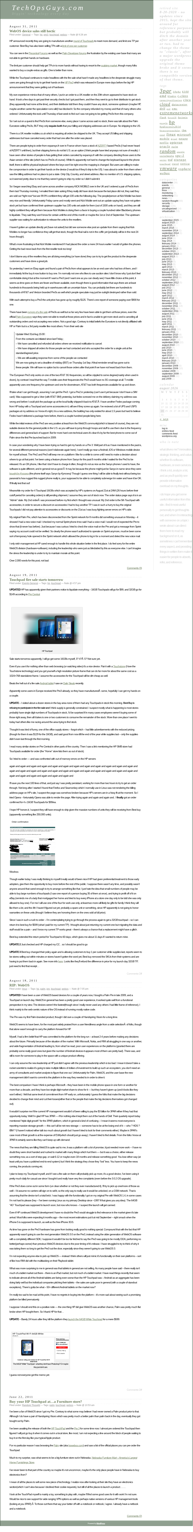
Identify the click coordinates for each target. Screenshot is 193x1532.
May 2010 (167, 352)
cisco (187, 99)
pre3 (46, 34)
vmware (168, 168)
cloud (165, 104)
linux (24, 989)
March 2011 (168, 326)
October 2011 (168, 308)
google (164, 123)
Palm (56, 1445)
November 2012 (170, 277)
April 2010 (167, 355)
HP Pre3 (69, 82)
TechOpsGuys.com (48, 8)
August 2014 (168, 235)
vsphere (184, 169)
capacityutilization (171, 100)
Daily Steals (69, 683)
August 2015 (168, 222)
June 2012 (167, 290)
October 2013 (169, 251)
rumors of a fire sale (38, 312)
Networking (167, 195)
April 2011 (167, 324)
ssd (170, 159)
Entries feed (168, 431)
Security (166, 203)
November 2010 (170, 337)
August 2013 (168, 256)
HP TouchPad (58, 1428)
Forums (44, 53)
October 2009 (169, 371)
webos (63, 34)
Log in (165, 428)
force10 (172, 118)
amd (163, 96)
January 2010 (169, 363)
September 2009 (170, 373)
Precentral (34, 53)
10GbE (177, 91)
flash (163, 117)
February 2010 (169, 360)
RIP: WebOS (19, 985)
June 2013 (167, 261)
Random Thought (31, 1405)
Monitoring (167, 193)
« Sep (164, 419)
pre (48, 989)
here (60, 961)
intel (162, 135)
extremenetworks (176, 113)
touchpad (54, 34)
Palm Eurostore (24, 316)
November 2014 (170, 230)
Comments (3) (134, 568)
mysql (174, 139)
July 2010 (166, 347)
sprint (163, 160)
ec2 (169, 109)
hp (41, 34)
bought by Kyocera (19, 473)
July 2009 (166, 378)
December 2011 (170, 303)
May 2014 (167, 241)
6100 (185, 91)
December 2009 (170, 365)
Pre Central (34, 594)
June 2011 (167, 319)
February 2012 (169, 300)
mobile (165, 138)
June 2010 (167, 350)
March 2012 (168, 298)
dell (162, 108)
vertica (185, 163)
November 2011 (170, 306)
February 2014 (169, 243)
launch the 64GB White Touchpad (85, 1319)
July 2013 (166, 259)
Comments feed (170, 433)
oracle (165, 146)
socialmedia (167, 156)
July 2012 (166, 287)
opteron (176, 142)
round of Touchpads (83, 40)
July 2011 (166, 316)
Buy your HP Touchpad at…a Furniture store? (45, 1402)
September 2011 (170, 311)
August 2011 (168, 313)
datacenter (180, 104)
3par (166, 91)
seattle (181, 152)
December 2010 (170, 334)
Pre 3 (77, 1428)
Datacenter (167, 182)
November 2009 (170, 368)
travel (175, 164)
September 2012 (170, 282)
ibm (184, 130)
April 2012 (167, 295)
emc (175, 108)
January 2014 (169, 246)
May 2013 (167, 264)
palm (42, 989)
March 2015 (168, 228)
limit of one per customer (74, 45)
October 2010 (169, 339)
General (26, 34)
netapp (183, 138)
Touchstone (119, 666)
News (164, 198)
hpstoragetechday (170, 131)
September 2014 (170, 233)
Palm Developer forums (74, 53)
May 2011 (167, 321)
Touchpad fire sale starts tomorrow (36, 580)
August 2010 (168, 345)
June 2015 (167, 225)
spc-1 (179, 156)
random (168, 151)
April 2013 (167, 267)
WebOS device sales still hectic (32, 31)
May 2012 (167, 293)
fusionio (183, 117)
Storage (180, 159)
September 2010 (170, 342)
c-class (183, 96)
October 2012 (169, 280)
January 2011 (168, 332)
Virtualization (168, 211)
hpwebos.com (75, 1445)
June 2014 (167, 238)
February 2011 (169, 329)
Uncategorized (169, 208)
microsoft (184, 134)
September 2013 (170, 254)
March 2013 (168, 269)
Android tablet (47, 683)
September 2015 (170, 220)
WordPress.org (169, 436)
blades (172, 96)
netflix (164, 142)
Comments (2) (134, 1515)
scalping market (109, 65)
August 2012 (168, 285)
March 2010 (168, 358)
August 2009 (168, 376)
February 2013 (169, 272)
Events (25, 583)
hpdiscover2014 (170, 126)
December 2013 (170, 248)
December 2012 (170, 274)
